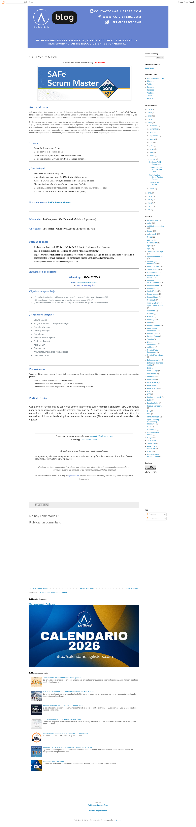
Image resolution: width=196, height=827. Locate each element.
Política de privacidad (98, 811)
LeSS (149, 400)
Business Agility (153, 220)
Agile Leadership (154, 303)
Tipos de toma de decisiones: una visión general (62, 678)
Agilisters (150, 347)
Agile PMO (151, 385)
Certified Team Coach (155, 355)
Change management (152, 343)
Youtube (150, 93)
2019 (150, 200)
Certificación (152, 243)
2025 (150, 113)
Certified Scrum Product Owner (153, 455)
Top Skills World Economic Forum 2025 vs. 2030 (62, 719)
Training (150, 339)
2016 (150, 210)
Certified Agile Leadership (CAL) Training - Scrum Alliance (65, 733)
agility (149, 246)
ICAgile (150, 438)
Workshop (151, 311)
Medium (150, 99)
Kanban (150, 317)
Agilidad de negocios (155, 226)
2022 (150, 123)
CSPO (149, 451)
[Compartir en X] (41, 504)
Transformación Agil (155, 252)
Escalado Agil (152, 371)
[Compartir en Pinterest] (47, 504)
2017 (150, 206)
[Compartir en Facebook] (44, 504)
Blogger (119, 820)
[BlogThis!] (39, 504)
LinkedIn (150, 81)
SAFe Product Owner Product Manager (156, 177)
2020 (150, 196)
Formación (151, 288)
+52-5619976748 (89, 440)
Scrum (149, 231)
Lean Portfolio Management (152, 329)
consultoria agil (153, 417)
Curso (149, 237)
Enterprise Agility (153, 360)
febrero (153, 159)
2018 (150, 203)
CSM (149, 427)
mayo (152, 149)
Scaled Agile (152, 291)
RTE (149, 411)
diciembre (154, 126)
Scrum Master (152, 294)
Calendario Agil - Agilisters (42, 604)
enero (152, 189)
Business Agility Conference (155, 163)
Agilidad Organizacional (153, 281)
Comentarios (153, 519)
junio (152, 146)
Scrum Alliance (153, 270)
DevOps (150, 314)
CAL (149, 391)
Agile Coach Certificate (152, 447)
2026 (150, 109)
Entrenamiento (153, 285)
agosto (152, 139)
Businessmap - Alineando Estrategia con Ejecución (63, 705)
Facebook (151, 90)
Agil (148, 249)
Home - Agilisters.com (155, 78)
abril (152, 152)
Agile (149, 223)
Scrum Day (151, 443)
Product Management (155, 406)
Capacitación (152, 272)
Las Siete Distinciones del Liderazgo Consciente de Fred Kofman (68, 692)
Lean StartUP (152, 383)
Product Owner (153, 336)
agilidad (150, 240)
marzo (152, 156)
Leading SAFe (152, 403)
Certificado (151, 300)
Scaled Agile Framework (152, 263)
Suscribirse (149, 68)
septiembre (154, 136)
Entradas (152, 514)
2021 (150, 193)
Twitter (149, 84)
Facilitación (151, 374)
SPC (149, 414)
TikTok (149, 96)
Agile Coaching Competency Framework (153, 422)
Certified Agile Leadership (152, 351)
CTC (149, 394)
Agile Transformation (155, 306)
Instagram (151, 87)
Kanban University (154, 397)
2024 (150, 116)
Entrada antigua (132, 588)
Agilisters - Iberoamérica (98, 805)
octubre (153, 132)
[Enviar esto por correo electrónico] (36, 504)
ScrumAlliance (153, 297)
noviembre (154, 129)
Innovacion (151, 380)
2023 (150, 119)
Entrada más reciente (38, 588)
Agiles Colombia (153, 325)
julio (151, 142)
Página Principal (86, 588)
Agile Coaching (153, 267)
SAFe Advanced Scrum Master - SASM (156, 170)
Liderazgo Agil (152, 333)
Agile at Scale (152, 388)
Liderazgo (151, 320)
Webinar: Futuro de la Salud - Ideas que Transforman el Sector (67, 747)
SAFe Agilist (152, 441)
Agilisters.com (73, 475)
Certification (152, 430)
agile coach (151, 234)
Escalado (151, 368)
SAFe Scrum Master (59, 202)
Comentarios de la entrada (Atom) (53, 593)
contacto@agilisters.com (87, 282)
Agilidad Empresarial (155, 257)
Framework (151, 377)
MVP (149, 322)
